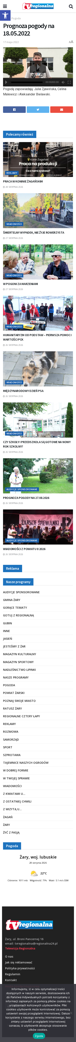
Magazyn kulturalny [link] (19, 654)
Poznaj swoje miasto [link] (19, 701)
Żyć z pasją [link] (11, 832)
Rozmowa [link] (10, 731)
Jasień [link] (7, 639)
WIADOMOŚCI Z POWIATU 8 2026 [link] (24, 549)
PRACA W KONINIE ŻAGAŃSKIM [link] (23, 181)
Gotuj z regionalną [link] (18, 615)
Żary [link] (6, 825)
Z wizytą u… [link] (12, 809)
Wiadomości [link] (14, 223)
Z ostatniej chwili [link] (17, 801)
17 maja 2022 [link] (11, 42)
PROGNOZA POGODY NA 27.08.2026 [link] (26, 498)
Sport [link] (7, 747)
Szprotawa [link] (11, 755)
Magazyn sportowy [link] (18, 662)
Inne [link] (6, 631)
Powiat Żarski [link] (14, 693)
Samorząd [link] (11, 739)
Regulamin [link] (12, 974)
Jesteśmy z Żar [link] (14, 646)
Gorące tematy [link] (15, 607)
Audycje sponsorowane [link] (21, 489)
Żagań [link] (8, 817)
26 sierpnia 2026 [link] (14, 345)
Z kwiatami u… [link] (14, 794)
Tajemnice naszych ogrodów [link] (25, 763)
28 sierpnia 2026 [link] (14, 187)
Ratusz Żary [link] (12, 708)
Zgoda (39, 1036)
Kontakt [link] (11, 980)
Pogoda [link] (16, 18)
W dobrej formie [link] (15, 770)
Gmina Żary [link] (11, 600)
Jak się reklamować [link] (18, 962)
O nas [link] (9, 956)
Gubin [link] (7, 623)
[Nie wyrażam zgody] (71, 1013)
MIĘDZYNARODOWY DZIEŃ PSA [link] (23, 391)
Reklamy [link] (11, 172)
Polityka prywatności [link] (20, 968)
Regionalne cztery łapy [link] (21, 716)
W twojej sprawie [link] (16, 778)
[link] (5, 15)
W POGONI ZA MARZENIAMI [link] (20, 284)
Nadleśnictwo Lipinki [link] (19, 670)
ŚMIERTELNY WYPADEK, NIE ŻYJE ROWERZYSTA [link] (33, 232)
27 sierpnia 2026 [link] (14, 238)
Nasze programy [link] (16, 677)
